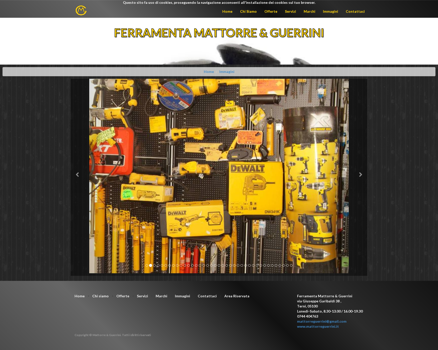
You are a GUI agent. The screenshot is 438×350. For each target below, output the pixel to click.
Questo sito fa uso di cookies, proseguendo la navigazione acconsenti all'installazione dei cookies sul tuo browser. (219, 2)
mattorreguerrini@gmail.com (321, 321)
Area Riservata (236, 296)
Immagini (330, 11)
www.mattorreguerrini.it (318, 326)
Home (227, 11)
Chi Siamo (248, 11)
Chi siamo (100, 296)
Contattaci (355, 11)
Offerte (270, 11)
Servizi (290, 11)
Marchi (309, 11)
